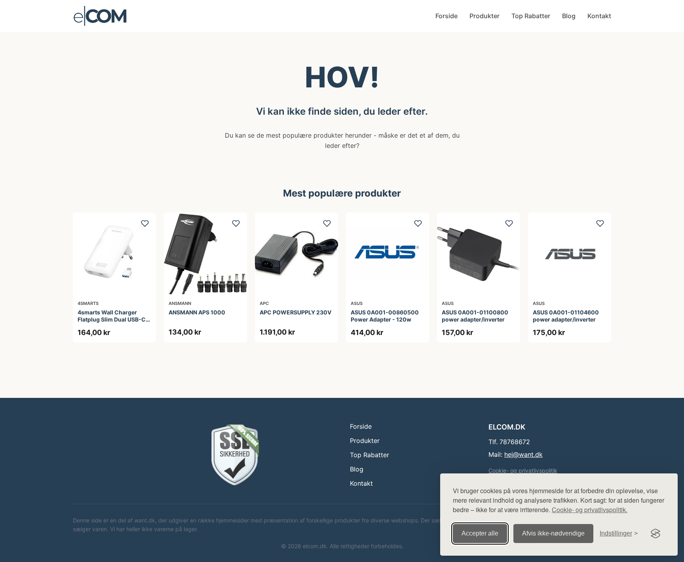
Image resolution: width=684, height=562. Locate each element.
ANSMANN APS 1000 (197, 312)
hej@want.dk (523, 454)
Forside (446, 16)
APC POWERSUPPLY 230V (295, 312)
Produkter (484, 16)
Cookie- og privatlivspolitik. (589, 509)
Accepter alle (480, 533)
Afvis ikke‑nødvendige (553, 533)
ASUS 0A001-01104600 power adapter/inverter (566, 316)
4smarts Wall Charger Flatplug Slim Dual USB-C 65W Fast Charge (112, 319)
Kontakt (599, 16)
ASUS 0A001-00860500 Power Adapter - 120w (385, 316)
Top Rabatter (530, 16)
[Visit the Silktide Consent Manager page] (655, 533)
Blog (569, 16)
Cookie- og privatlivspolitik (522, 470)
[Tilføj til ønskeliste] (145, 223)
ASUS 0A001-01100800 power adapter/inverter (475, 316)
